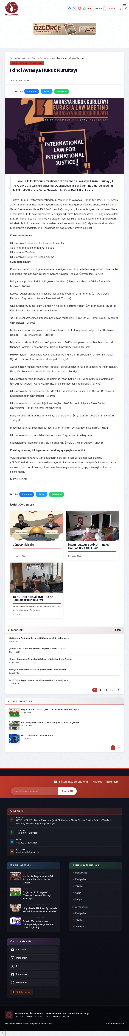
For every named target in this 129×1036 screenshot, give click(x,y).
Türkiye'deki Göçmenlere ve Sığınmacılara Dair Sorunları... (38, 669)
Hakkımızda (81, 872)
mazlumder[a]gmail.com (28, 852)
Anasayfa (14, 58)
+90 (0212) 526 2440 (27, 833)
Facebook (32, 91)
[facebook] (69, 8)
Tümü (118, 630)
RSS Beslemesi (23, 992)
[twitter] (74, 8)
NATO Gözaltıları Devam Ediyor (37, 735)
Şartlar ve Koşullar (115, 1023)
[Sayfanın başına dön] (3, 1033)
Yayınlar (79, 886)
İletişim (78, 899)
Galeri (78, 892)
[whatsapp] (84, 8)
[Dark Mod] (120, 8)
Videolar (79, 926)
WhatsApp (62, 91)
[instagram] (79, 8)
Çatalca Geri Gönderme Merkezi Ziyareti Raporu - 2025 (37, 648)
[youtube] (89, 8)
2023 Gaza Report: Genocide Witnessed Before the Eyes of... (39, 680)
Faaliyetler (25, 58)
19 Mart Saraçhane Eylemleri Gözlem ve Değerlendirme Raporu (40, 659)
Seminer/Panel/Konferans (44, 58)
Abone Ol (67, 791)
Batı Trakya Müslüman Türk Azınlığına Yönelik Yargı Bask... (51, 722)
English (98, 8)
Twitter (47, 91)
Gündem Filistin (23, 544)
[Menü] (124, 6)
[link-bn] (64, 29)
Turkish (111, 8)
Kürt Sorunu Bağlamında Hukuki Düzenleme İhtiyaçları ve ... (39, 638)
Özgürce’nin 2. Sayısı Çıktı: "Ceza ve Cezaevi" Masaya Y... (51, 709)
